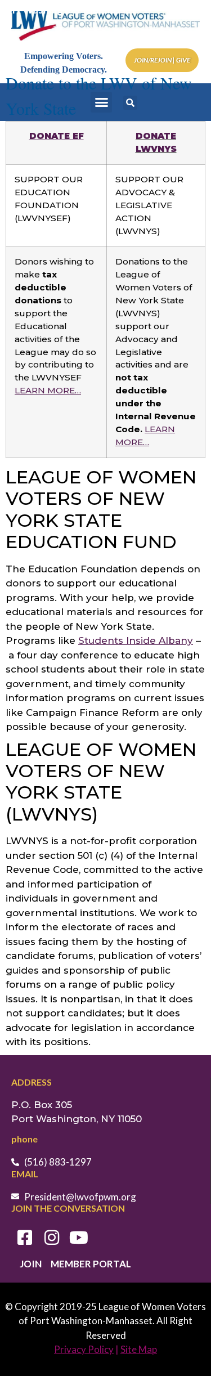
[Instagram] (51, 1237)
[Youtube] (78, 1237)
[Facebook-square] (24, 1237)
